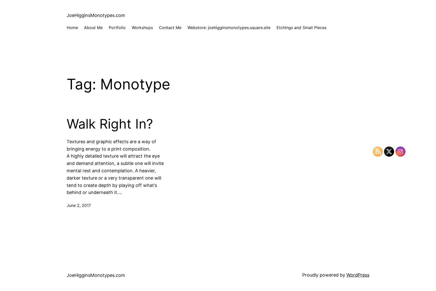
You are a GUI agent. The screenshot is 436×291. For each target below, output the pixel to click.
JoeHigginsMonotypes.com (96, 15)
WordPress (357, 275)
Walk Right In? (110, 124)
